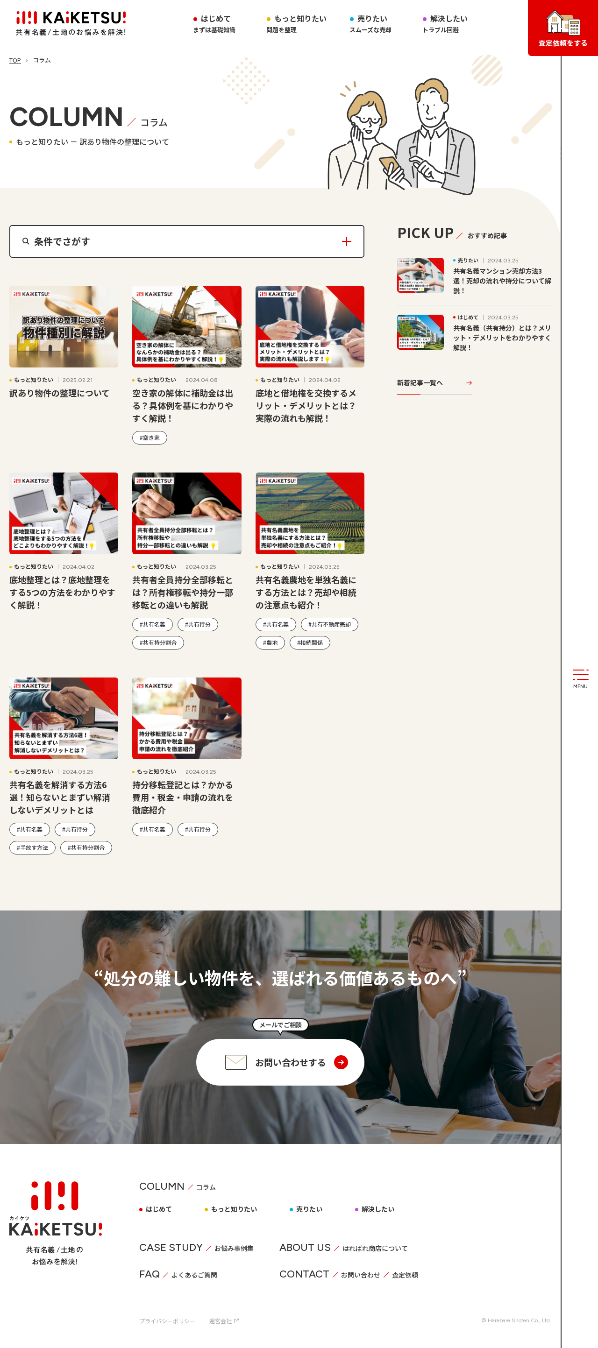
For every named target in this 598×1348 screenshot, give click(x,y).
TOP (15, 60)
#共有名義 (152, 624)
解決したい (378, 1209)
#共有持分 (198, 624)
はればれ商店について (375, 1248)
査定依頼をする (563, 43)
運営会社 (220, 1321)
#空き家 (150, 437)
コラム (206, 1187)
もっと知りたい (234, 1209)
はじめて (159, 1209)
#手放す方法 (32, 847)
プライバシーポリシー (167, 1321)
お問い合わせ (360, 1274)
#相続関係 (310, 642)
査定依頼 (405, 1274)
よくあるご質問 (194, 1274)
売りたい (309, 1209)
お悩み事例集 (234, 1248)
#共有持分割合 (158, 642)
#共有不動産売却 (329, 624)
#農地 (270, 642)
